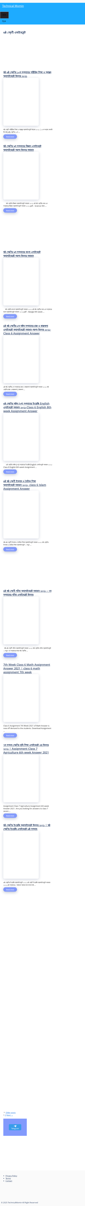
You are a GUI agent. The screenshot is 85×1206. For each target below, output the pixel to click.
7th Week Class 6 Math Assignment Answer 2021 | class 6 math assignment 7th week (26, 668)
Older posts (11, 1112)
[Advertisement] (28, 52)
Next (9, 1115)
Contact (9, 1181)
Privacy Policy (11, 1176)
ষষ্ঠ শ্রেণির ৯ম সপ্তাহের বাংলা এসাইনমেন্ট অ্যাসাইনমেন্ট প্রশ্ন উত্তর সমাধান (22, 253)
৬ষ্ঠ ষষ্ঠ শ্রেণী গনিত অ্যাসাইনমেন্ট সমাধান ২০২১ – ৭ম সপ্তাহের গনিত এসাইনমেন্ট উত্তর (27, 592)
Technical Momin (13, 6)
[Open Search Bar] (4, 21)
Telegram (15, 1128)
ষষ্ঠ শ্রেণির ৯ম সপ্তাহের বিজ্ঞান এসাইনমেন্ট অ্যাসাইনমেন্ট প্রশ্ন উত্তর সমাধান (22, 148)
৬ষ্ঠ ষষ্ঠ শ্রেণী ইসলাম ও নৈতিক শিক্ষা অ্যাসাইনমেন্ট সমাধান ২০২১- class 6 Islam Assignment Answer (24, 484)
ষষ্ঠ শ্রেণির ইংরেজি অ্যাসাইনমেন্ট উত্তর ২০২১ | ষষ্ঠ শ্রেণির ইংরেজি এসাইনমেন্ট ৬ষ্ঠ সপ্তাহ (26, 827)
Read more (10, 137)
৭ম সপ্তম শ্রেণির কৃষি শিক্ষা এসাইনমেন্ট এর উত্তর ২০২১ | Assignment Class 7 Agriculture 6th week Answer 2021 (26, 748)
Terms (8, 1178)
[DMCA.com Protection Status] (17, 1200)
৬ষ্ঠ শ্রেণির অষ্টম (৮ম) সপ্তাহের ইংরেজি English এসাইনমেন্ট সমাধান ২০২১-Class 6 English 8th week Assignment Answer (27, 407)
